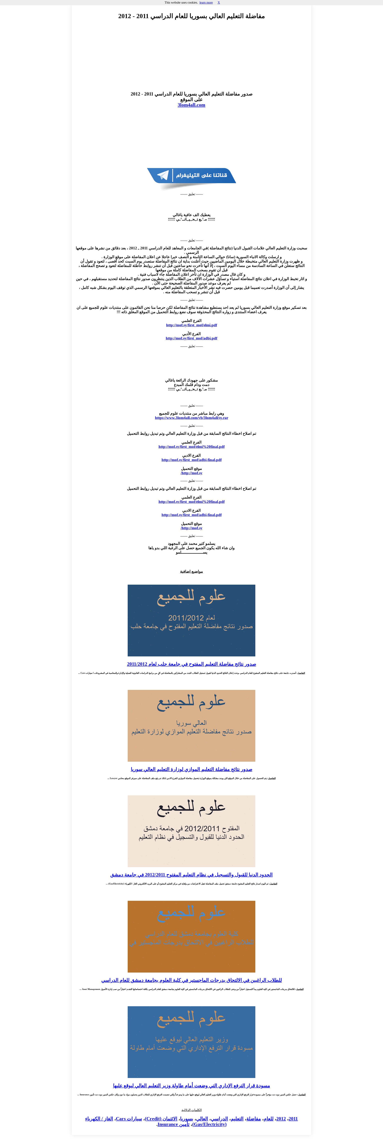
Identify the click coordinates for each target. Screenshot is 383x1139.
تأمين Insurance (174, 1124)
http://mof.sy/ (191, 473)
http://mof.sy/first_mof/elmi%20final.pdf (192, 447)
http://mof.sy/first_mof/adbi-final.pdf (192, 460)
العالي (202, 1118)
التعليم (237, 1118)
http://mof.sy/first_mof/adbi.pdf (191, 338)
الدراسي (219, 1118)
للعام (268, 1118)
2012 (281, 1118)
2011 (293, 1118)
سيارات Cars (129, 1118)
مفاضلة (253, 1118)
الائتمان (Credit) (161, 1118)
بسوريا (186, 1118)
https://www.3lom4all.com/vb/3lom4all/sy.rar (191, 418)
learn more (206, 2)
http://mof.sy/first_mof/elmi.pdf (191, 325)
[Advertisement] (191, 59)
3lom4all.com (191, 104)
